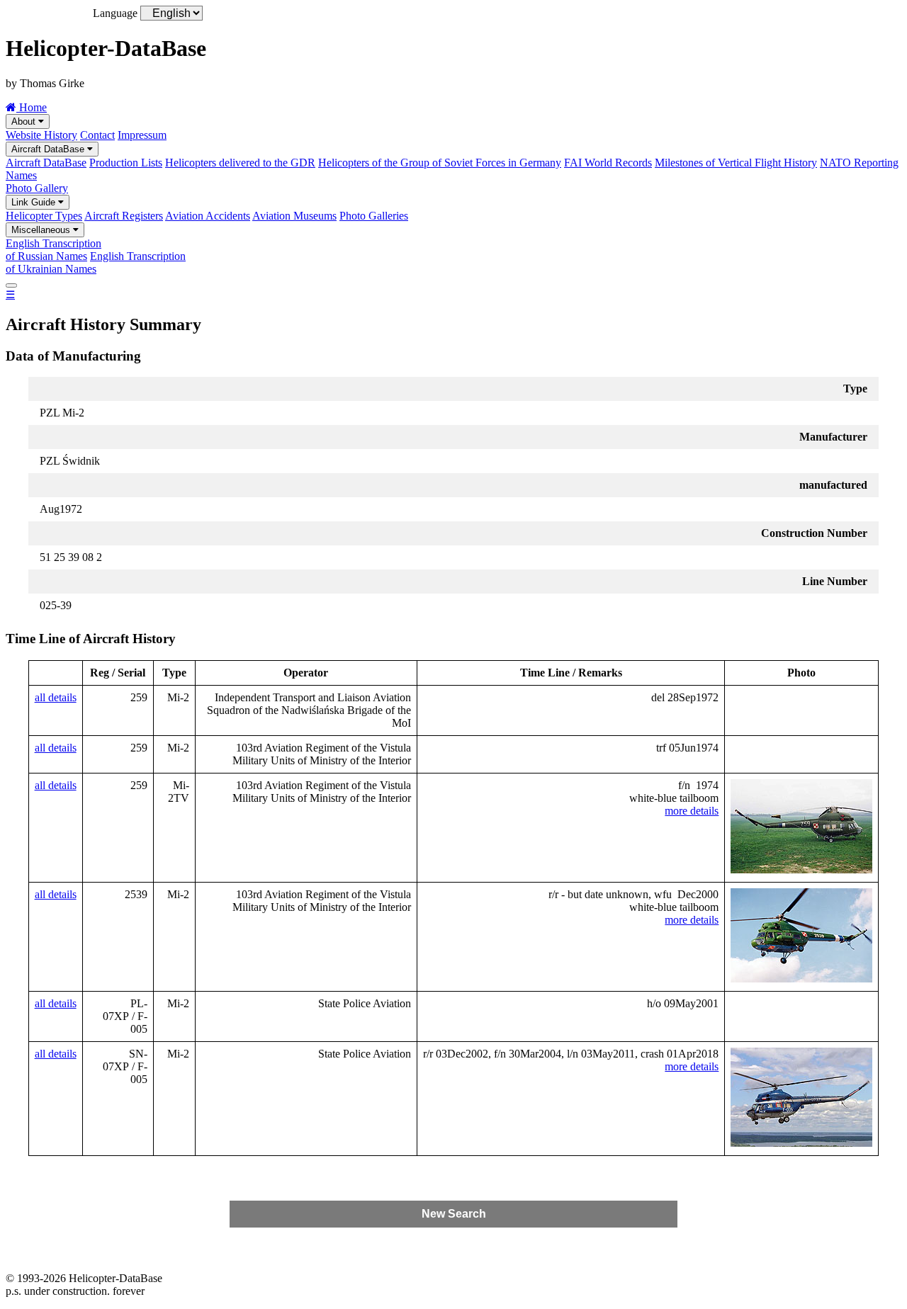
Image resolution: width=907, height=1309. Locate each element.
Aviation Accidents (207, 216)
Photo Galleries (373, 216)
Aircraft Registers (123, 216)
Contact (97, 135)
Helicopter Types (44, 216)
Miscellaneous (42, 230)
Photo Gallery (37, 188)
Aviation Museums (294, 216)
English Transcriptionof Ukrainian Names (96, 262)
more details (692, 811)
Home (31, 107)
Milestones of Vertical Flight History (736, 163)
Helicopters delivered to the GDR (240, 163)
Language (115, 13)
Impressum (142, 135)
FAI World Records (608, 163)
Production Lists (125, 163)
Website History (41, 135)
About (24, 121)
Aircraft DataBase (49, 149)
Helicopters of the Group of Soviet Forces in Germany (439, 163)
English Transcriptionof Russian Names (53, 249)
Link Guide (34, 202)
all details (56, 697)
